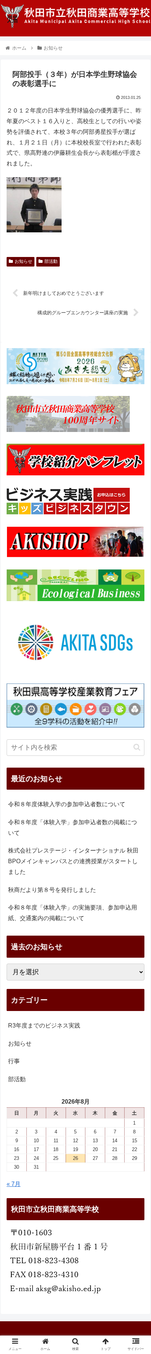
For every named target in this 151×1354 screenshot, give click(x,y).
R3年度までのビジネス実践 (44, 1025)
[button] (136, 747)
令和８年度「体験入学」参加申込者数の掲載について (72, 827)
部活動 (51, 261)
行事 (14, 1061)
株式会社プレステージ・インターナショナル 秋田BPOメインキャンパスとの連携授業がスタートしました (73, 861)
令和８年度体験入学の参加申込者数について (66, 804)
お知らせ (23, 261)
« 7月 (14, 1184)
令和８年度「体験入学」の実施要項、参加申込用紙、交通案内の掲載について (72, 912)
